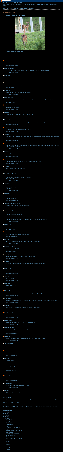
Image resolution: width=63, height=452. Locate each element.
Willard (6, 290)
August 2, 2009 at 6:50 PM (12, 340)
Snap (5, 166)
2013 (6, 412)
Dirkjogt (6, 127)
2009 (6, 418)
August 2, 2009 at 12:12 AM (12, 288)
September (8, 424)
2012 (6, 413)
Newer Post (6, 399)
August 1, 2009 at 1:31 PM (12, 171)
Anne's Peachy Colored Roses (13, 427)
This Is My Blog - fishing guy (11, 203)
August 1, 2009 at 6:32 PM (12, 243)
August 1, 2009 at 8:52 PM (12, 258)
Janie (5, 134)
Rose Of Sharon (9, 432)
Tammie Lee (7, 312)
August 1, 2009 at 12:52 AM (12, 72)
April (7, 446)
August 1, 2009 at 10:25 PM (12, 280)
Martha (6, 193)
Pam (5, 159)
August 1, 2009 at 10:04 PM (12, 273)
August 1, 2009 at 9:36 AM (12, 102)
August (8, 426)
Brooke (6, 298)
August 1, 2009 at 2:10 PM (12, 200)
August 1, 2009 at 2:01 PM (12, 180)
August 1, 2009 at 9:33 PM (12, 266)
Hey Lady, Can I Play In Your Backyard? (15, 429)
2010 (6, 416)
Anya (5, 183)
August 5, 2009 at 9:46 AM (12, 380)
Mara (5, 151)
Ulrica (5, 375)
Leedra (6, 358)
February (8, 449)
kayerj (5, 75)
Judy (5, 336)
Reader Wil (7, 224)
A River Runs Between (11, 435)
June (7, 443)
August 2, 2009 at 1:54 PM (12, 324)
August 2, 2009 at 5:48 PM (12, 333)
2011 (6, 415)
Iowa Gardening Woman (10, 246)
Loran (5, 283)
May (7, 444)
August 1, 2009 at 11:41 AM (12, 148)
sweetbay (6, 320)
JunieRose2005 (8, 343)
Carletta (6, 61)
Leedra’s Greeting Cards (11, 366)
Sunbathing (8, 436)
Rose (5, 261)
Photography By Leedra (11, 370)
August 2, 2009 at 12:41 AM (12, 295)
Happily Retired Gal (9, 173)
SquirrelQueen (8, 327)
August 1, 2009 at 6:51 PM (12, 251)
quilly (5, 276)
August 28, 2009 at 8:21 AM (12, 395)
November (8, 421)
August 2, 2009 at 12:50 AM (12, 302)
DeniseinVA (7, 119)
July (7, 441)
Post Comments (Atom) (15, 402)
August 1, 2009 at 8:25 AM (12, 94)
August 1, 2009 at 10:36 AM (12, 109)
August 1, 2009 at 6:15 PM (12, 236)
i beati (5, 232)
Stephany (6, 254)
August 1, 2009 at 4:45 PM (12, 221)
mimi (5, 112)
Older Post (57, 399)
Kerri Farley (7, 97)
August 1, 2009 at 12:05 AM (12, 65)
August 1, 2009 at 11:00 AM (12, 124)
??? (5, 105)
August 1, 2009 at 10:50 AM (12, 117)
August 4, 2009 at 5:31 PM (12, 355)
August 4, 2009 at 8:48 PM (12, 373)
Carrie (5, 239)
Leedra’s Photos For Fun (11, 363)
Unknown (6, 351)
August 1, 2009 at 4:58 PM (12, 229)
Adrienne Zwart (8, 143)
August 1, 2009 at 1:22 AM (12, 87)
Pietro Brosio (7, 68)
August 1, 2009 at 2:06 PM (12, 190)
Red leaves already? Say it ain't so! (14, 430)
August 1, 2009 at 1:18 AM (12, 80)
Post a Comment (7, 397)
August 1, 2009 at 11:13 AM (12, 131)
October (8, 422)
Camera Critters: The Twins (12, 440)
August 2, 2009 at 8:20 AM (12, 310)
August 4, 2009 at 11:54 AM (12, 348)
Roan (5, 305)
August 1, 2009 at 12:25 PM (12, 163)
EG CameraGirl (8, 268)
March (7, 447)
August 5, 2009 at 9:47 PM (12, 387)
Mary (5, 390)
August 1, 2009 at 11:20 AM (12, 140)
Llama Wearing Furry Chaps (12, 433)
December (8, 419)
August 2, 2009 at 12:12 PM (12, 317)
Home (31, 399)
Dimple (6, 90)
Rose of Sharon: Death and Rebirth (14, 438)
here (22, 51)
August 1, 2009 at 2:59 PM (12, 208)
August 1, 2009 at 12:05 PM (12, 156)
